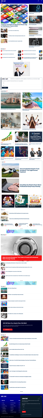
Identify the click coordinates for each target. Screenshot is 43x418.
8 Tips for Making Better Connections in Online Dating (13, 271)
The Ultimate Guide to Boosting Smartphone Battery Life (16, 35)
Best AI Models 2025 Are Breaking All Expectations (8, 57)
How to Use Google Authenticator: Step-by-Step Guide (9, 50)
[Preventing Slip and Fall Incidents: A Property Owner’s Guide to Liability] (3, 264)
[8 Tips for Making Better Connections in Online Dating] (3, 272)
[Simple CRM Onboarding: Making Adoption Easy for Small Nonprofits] (35, 19)
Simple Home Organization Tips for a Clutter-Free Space (10, 129)
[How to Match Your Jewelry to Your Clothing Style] (4, 315)
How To (16, 142)
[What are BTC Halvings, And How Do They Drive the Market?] (2, 224)
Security (30, 157)
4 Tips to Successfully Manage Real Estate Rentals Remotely (19, 218)
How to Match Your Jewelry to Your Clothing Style (15, 313)
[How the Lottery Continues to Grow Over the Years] (4, 309)
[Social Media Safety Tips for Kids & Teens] (32, 120)
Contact (4, 404)
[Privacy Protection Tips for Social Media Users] (19, 55)
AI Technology (13, 402)
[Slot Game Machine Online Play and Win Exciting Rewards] (8, 201)
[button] (38, 0)
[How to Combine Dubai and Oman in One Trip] (11, 100)
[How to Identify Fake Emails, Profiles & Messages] (40, 55)
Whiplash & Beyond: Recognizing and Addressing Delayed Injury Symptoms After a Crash (18, 267)
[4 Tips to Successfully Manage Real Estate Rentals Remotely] (4, 218)
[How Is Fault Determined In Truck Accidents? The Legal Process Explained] (10, 170)
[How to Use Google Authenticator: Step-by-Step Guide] (19, 51)
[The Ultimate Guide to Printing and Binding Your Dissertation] (35, 30)
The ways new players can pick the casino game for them (16, 300)
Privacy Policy (5, 405)
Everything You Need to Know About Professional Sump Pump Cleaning (30, 185)
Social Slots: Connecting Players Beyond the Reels (15, 294)
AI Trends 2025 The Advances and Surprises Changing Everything (20, 376)
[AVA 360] (3, 0)
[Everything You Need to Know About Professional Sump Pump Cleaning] (10, 186)
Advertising (4, 411)
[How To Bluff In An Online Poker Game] (21, 201)
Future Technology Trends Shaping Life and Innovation (18, 371)
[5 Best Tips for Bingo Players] (4, 290)
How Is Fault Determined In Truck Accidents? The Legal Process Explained (29, 170)
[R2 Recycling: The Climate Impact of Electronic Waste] (35, 41)
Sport (20, 404)
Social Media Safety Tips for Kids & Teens (29, 129)
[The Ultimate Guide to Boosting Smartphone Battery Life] (4, 36)
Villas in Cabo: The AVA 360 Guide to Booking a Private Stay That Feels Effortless (22, 360)
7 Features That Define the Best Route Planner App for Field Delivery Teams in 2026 (14, 25)
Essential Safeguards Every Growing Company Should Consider (6, 144)
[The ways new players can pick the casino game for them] (4, 303)
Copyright (4, 410)
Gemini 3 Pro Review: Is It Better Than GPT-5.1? (17, 365)
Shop (3, 402)
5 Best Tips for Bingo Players (12, 288)
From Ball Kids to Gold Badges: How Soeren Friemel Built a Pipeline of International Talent (21, 144)
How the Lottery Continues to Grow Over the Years (15, 307)
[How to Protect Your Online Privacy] (4, 31)
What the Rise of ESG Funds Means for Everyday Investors (18, 213)
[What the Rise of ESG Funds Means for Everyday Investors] (4, 213)
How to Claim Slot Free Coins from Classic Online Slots (34, 205)
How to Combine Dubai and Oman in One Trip (8, 109)
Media (12, 410)
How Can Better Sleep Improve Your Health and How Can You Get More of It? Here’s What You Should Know (31, 58)
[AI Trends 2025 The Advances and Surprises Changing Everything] (21, 151)
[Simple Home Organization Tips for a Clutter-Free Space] (11, 120)
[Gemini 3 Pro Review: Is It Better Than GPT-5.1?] (35, 137)
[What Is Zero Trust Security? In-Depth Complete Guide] (35, 8)
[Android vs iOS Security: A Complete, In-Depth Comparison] (35, 151)
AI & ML (30, 142)
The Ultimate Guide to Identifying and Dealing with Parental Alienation (23, 224)
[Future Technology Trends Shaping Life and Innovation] (7, 151)
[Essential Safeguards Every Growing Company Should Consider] (7, 137)
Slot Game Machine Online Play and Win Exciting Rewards (8, 205)
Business (2, 142)
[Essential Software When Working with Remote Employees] (30, 224)
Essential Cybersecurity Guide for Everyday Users (30, 50)
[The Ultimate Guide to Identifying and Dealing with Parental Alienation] (16, 224)
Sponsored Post (5, 413)
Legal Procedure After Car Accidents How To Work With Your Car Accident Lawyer (17, 275)
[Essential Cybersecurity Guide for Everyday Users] (40, 51)
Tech (20, 407)
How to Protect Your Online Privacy (13, 30)
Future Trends (2, 157)
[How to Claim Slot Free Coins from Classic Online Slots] (34, 201)
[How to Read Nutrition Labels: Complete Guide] (4, 41)
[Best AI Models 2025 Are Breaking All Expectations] (19, 58)
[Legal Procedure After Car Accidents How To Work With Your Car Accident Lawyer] (3, 277)
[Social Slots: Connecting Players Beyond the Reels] (4, 296)
